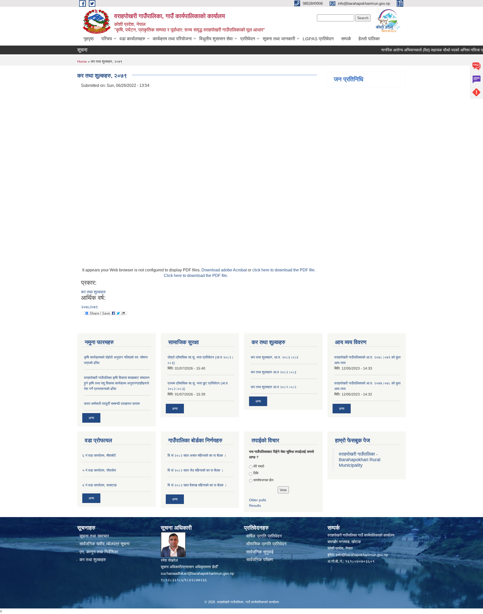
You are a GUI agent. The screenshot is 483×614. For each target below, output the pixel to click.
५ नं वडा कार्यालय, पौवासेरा (99, 470)
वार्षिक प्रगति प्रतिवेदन (264, 536)
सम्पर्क (346, 38)
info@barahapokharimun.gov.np (362, 555)
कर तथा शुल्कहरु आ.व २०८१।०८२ (273, 387)
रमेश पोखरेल (169, 560)
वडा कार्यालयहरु (132, 38)
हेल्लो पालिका (369, 38)
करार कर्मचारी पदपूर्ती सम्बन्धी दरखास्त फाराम (112, 404)
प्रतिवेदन (247, 38)
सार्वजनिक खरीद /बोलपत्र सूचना (104, 543)
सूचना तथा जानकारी (279, 38)
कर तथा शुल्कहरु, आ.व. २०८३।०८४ (274, 357)
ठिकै (255, 473)
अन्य (91, 418)
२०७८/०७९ (89, 307)
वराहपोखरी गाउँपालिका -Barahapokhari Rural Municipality (359, 460)
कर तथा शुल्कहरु (93, 292)
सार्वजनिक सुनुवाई (259, 552)
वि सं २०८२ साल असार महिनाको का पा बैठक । (197, 455)
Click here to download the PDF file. (196, 275)
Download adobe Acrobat (225, 270)
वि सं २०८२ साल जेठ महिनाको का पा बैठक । (195, 470)
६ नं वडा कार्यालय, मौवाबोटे (99, 455)
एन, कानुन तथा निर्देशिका (98, 552)
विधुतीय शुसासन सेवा (216, 38)
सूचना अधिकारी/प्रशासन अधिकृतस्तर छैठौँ (189, 567)
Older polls (257, 500)
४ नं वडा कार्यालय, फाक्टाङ (99, 485)
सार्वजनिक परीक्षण (259, 559)
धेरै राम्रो (258, 466)
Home (82, 61)
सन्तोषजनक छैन (263, 480)
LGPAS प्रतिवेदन (318, 38)
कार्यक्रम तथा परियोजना (172, 38)
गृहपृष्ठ (89, 38)
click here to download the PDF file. (283, 270)
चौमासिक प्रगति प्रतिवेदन (266, 543)
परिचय (106, 38)
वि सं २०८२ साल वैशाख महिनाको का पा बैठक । (197, 485)
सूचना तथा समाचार (94, 536)
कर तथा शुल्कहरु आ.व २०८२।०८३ (273, 372)
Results (255, 505)
